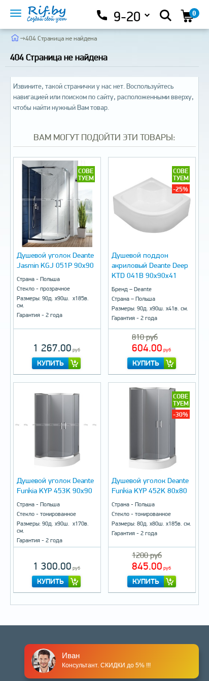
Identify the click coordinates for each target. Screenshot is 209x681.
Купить (50, 363)
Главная (15, 37)
